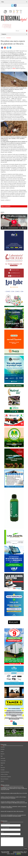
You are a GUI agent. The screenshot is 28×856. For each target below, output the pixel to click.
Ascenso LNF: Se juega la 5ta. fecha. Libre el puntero (12, 811)
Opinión (2, 781)
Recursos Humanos (4, 778)
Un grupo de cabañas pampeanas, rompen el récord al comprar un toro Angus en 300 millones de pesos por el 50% (14, 802)
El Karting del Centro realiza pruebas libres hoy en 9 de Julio (14, 793)
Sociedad (2, 769)
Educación (3, 767)
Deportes (2, 753)
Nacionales (3, 758)
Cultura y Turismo (4, 774)
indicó (14, 68)
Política (2, 751)
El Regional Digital (19, 851)
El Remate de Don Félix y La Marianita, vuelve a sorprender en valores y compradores (13, 807)
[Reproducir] (2, 228)
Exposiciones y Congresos (6, 776)
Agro (2, 756)
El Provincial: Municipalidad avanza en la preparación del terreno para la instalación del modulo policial (13, 816)
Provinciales (8, 37)
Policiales (2, 749)
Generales (3, 747)
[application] (14, 222)
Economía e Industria (5, 772)
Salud (2, 765)
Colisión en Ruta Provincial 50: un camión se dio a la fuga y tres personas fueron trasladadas (13, 798)
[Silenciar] (23, 228)
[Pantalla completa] (25, 228)
